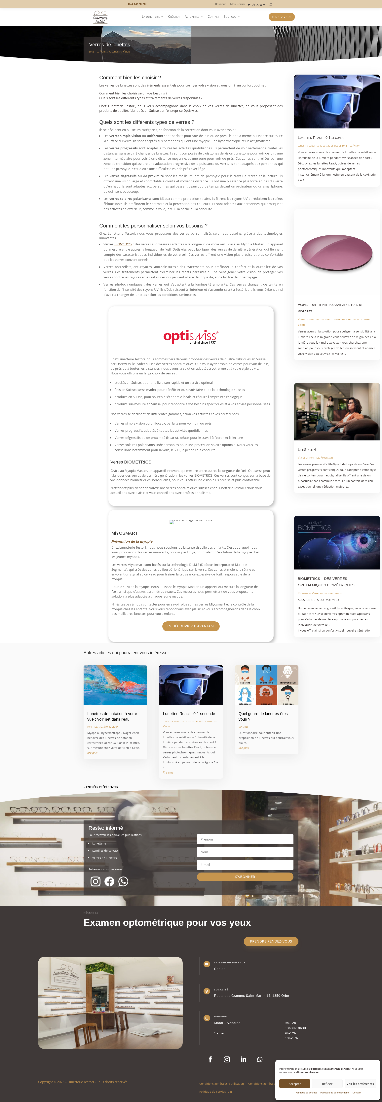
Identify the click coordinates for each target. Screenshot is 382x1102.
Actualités (192, 17)
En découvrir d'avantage (191, 626)
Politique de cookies (306, 1092)
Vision (126, 51)
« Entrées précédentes (101, 787)
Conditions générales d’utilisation (221, 1083)
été (100, 726)
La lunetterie (151, 17)
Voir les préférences (360, 1084)
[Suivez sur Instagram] (227, 1059)
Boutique (220, 4)
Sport (106, 726)
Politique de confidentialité (335, 1092)
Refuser (327, 1084)
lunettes (94, 51)
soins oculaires (361, 319)
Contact (357, 1092)
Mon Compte (238, 4)
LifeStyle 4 (307, 450)
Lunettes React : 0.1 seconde (321, 138)
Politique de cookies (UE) (215, 1091)
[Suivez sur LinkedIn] (243, 1059)
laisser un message (230, 962)
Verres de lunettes (111, 51)
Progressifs (327, 457)
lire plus (92, 753)
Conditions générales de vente (268, 1083)
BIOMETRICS (123, 244)
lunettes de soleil (319, 145)
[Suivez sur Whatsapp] (260, 1059)
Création (174, 17)
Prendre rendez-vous (271, 941)
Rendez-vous (281, 17)
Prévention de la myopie (132, 541)
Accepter (295, 1084)
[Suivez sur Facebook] (210, 1059)
